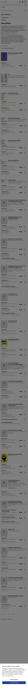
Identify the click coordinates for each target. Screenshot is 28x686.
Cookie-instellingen (14, 679)
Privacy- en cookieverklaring (7, 675)
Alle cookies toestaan (14, 682)
